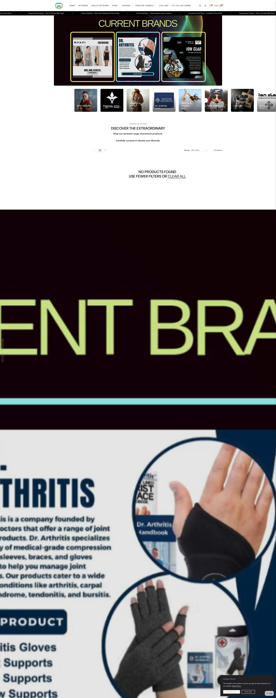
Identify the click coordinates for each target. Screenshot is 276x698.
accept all (231, 692)
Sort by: (187, 150)
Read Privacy (236, 686)
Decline (248, 692)
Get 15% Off (2, 357)
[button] (200, 6)
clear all (177, 176)
